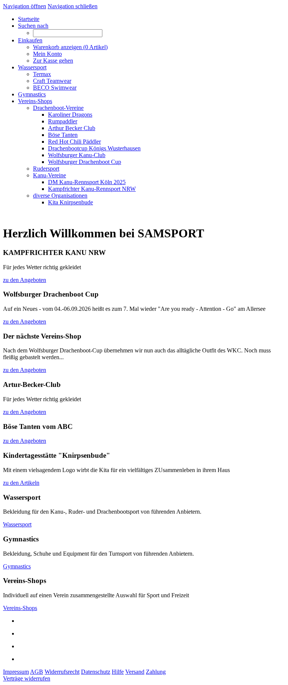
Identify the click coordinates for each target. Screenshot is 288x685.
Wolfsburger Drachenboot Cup (84, 162)
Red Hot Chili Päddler (74, 141)
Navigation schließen (73, 6)
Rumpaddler (62, 121)
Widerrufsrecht (62, 672)
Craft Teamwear (52, 81)
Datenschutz (95, 672)
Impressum (16, 672)
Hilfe (118, 672)
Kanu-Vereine (49, 175)
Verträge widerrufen (26, 678)
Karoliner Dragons (70, 114)
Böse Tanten (63, 135)
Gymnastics (17, 566)
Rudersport (46, 168)
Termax (42, 74)
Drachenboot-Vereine (58, 108)
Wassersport (17, 524)
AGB (36, 672)
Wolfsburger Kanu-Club (76, 155)
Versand (134, 672)
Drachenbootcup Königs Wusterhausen (94, 148)
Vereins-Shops (20, 608)
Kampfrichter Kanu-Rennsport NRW (92, 189)
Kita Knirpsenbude (70, 202)
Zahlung (156, 672)
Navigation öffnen (24, 6)
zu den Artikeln (21, 483)
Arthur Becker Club (71, 128)
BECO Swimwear (54, 87)
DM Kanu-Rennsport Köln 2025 (87, 182)
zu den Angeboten (24, 280)
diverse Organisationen (60, 195)
